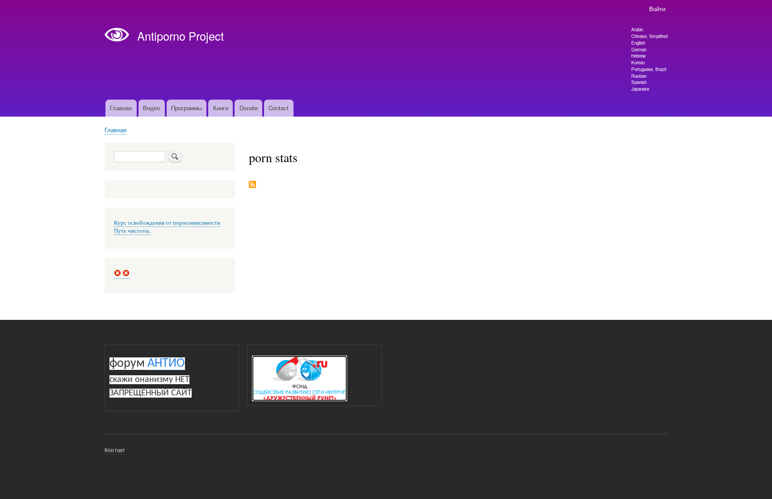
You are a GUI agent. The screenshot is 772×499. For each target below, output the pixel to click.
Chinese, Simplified (649, 36)
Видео (151, 108)
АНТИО (166, 363)
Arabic (637, 29)
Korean (638, 62)
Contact (279, 108)
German (638, 49)
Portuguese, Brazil (648, 69)
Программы (186, 108)
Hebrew (638, 56)
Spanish (638, 82)
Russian (638, 76)
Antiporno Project (180, 36)
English (638, 43)
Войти (657, 8)
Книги (220, 108)
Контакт (115, 449)
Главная (121, 108)
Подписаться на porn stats (252, 185)
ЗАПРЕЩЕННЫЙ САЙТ (150, 393)
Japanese (640, 89)
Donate (248, 108)
